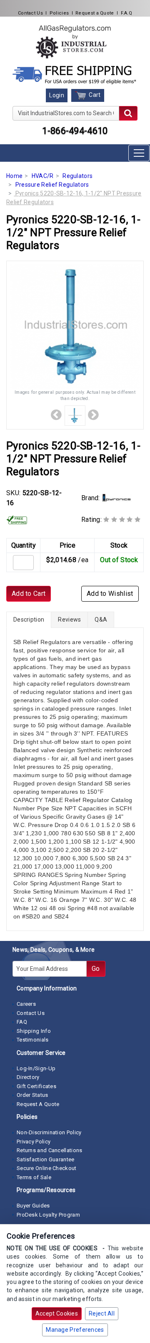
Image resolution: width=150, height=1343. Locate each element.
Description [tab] (28, 619)
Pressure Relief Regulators (52, 184)
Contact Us (30, 13)
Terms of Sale (34, 1177)
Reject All (102, 1313)
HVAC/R (43, 176)
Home (14, 176)
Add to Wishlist (110, 593)
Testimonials (33, 1040)
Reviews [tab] (69, 619)
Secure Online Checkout (47, 1168)
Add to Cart (28, 593)
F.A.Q (126, 13)
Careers (26, 1004)
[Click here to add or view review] (121, 519)
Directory (28, 1077)
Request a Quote (94, 13)
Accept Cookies (56, 1313)
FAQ (22, 1022)
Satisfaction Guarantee (46, 1159)
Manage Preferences (75, 1329)
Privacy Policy (33, 1141)
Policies (59, 13)
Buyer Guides (33, 1205)
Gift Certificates (36, 1086)
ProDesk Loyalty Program (48, 1215)
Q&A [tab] (101, 619)
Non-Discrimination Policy (49, 1132)
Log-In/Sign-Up (36, 1068)
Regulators (77, 176)
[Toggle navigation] (139, 153)
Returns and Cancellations (49, 1150)
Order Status (32, 1095)
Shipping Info (34, 1031)
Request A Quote (38, 1104)
